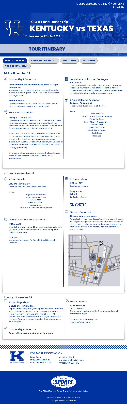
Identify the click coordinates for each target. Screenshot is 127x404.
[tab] (15, 60)
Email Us (118, 7)
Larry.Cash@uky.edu (40, 359)
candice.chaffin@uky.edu (71, 360)
